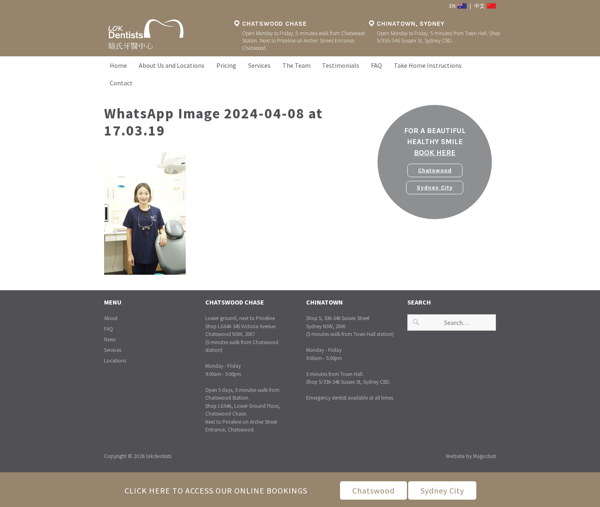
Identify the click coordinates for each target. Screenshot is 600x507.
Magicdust (484, 456)
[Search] (415, 322)
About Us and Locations (171, 65)
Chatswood (435, 170)
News (110, 339)
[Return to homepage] (165, 34)
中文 (480, 5)
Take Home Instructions (428, 65)
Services (259, 65)
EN (453, 5)
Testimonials (340, 65)
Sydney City (435, 187)
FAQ (376, 65)
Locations (115, 360)
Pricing (226, 65)
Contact (121, 83)
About (111, 318)
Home (118, 65)
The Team (296, 65)
